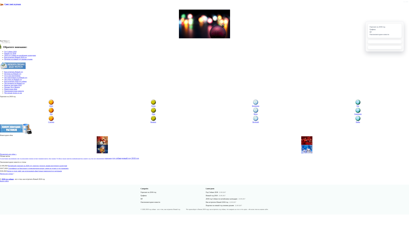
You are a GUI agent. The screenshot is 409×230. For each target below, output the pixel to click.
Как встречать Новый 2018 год (15, 57)
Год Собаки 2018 (10, 51)
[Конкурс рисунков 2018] (16, 134)
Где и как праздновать (12, 76)
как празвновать (13, 158)
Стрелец (51, 122)
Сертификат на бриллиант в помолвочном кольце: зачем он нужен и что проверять (38, 168)
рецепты (31, 158)
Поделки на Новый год (12, 74)
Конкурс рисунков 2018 (13, 85)
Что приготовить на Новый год (15, 77)
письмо (64, 158)
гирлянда (85, 158)
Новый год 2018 (10, 53)
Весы (256, 114)
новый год (126, 158)
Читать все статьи (6, 174)
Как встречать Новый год (13, 72)
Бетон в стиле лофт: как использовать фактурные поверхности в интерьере (34, 171)
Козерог (153, 122)
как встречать (100, 158)
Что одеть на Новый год (13, 79)
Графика (144, 195)
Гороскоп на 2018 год (148, 192)
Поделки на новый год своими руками (18, 59)
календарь (69, 158)
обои (50, 158)
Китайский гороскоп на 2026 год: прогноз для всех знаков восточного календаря (37, 166)
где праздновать (4, 158)
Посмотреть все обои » (8, 154)
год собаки (117, 158)
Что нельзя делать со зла (13, 93)
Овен (51, 106)
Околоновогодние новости (14, 91)
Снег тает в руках (12, 4)
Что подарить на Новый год (14, 83)
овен (18, 158)
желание (54, 158)
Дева (153, 114)
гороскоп (108, 158)
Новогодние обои (10, 89)
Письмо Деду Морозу (12, 87)
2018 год (135, 158)
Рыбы (358, 122)
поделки (36, 158)
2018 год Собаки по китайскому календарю (20, 55)
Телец (153, 106)
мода (95, 158)
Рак (358, 106)
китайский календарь (77, 158)
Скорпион (358, 114)
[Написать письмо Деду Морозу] (13, 69)
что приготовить (24, 158)
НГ (142, 199)
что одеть (90, 158)
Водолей (256, 122)
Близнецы (255, 106)
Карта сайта (4, 181)
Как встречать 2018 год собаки (15, 81)
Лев (51, 114)
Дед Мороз (59, 158)
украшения (41, 158)
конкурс (46, 158)
